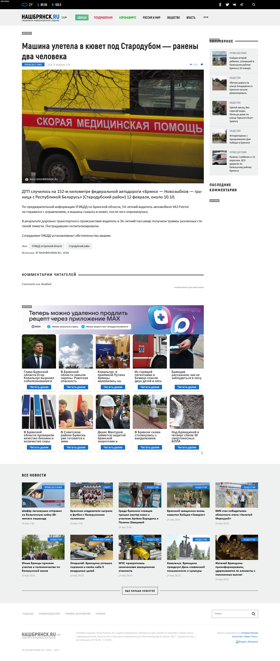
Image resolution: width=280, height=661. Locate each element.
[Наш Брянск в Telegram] (241, 4)
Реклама (100, 613)
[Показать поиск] (253, 5)
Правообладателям (49, 613)
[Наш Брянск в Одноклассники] (220, 4)
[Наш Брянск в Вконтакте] (234, 4)
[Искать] (253, 614)
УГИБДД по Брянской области (47, 246)
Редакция (28, 613)
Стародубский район (79, 246)
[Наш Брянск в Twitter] (227, 4)
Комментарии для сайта (189, 288)
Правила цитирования (78, 613)
